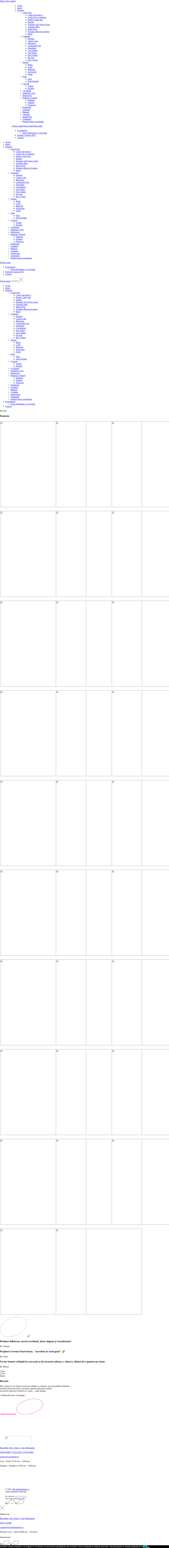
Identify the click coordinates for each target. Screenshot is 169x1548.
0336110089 (5, 1452)
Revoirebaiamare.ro (20, 1489)
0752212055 (16, 1452)
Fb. (6, 1503)
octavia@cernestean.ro (9, 1457)
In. (16, 1503)
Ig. (11, 1544)
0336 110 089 (5, 1523)
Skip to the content (8, 1)
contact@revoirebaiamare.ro (12, 1527)
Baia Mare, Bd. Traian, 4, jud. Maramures (17, 1448)
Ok (145, 1547)
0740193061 (28, 1452)
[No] (148, 1547)
